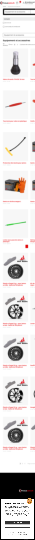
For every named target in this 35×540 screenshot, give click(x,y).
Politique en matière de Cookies (17, 534)
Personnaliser (17, 526)
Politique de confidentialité (17, 532)
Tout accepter (17, 522)
